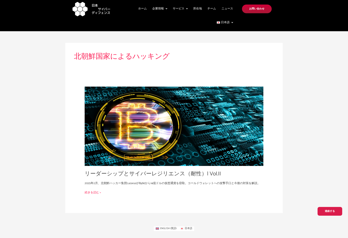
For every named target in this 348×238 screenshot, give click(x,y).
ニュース (227, 8)
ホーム (142, 8)
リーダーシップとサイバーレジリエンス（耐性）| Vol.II (153, 173)
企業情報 (158, 8)
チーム (211, 8)
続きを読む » (93, 192)
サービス (178, 8)
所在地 (197, 8)
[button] (160, 9)
